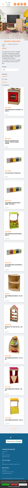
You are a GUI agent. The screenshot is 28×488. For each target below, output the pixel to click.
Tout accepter (5, 484)
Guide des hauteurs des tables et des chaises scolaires (10, 464)
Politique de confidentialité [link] (14, 486)
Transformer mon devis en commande (8, 471)
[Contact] (18, 4)
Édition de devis (4, 470)
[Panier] (15, 4)
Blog (2, 453)
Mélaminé (6, 85)
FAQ (2, 462)
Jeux (3, 46)
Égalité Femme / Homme (6, 456)
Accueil (4, 44)
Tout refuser (14, 484)
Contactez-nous (4, 451)
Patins (5, 79)
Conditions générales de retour (7, 473)
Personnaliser (22, 484)
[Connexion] (25, 4)
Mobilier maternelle (13, 44)
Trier (4, 69)
